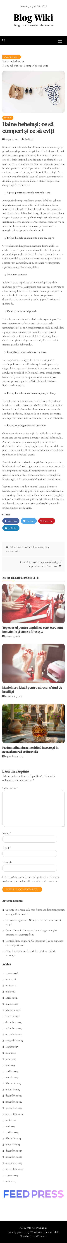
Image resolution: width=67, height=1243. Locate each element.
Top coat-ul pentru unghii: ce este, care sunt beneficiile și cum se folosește (32, 629)
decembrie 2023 (13, 1150)
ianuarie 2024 (12, 1144)
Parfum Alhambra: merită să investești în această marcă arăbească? (30, 749)
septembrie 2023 (14, 1169)
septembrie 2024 (14, 1114)
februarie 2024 (13, 1138)
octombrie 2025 (13, 1034)
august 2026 (11, 973)
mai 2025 (10, 1065)
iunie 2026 (10, 985)
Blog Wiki (33, 17)
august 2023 (11, 1175)
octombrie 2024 (13, 1107)
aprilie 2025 (11, 1071)
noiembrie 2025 (13, 1028)
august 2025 (11, 1046)
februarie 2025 (13, 1083)
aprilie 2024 (11, 1132)
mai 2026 (10, 991)
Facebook (11, 521)
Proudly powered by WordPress (25, 1232)
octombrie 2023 (13, 1163)
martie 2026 (11, 1003)
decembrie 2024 (13, 1095)
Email (6, 848)
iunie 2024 (10, 1120)
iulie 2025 (10, 1052)
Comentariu (10, 788)
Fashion (8, 117)
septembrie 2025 (14, 1040)
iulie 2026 (10, 979)
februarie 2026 (13, 1010)
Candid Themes (38, 1236)
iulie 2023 (10, 1181)
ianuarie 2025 (12, 1089)
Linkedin (12, 528)
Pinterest (47, 521)
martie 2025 (11, 1077)
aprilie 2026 (11, 997)
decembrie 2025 (13, 1022)
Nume (6, 833)
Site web (7, 862)
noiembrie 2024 (13, 1101)
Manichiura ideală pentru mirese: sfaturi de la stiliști (32, 689)
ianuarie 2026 (12, 1016)
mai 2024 (10, 1126)
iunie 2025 (10, 1059)
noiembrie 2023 (13, 1156)
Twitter (30, 521)
